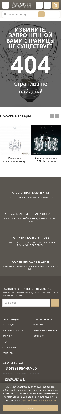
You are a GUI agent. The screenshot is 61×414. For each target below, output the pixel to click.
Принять (30, 407)
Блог (5, 341)
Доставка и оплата (12, 330)
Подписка (38, 336)
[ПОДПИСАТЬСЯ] (55, 303)
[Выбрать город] (39, 5)
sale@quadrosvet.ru (16, 379)
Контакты (7, 353)
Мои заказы (39, 324)
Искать (41, 14)
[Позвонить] (47, 5)
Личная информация (45, 330)
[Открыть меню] (5, 5)
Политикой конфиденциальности (39, 400)
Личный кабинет (43, 319)
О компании (9, 347)
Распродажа (9, 324)
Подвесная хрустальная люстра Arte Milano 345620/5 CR (14, 160)
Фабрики (7, 336)
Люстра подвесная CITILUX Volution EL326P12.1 (46, 160)
